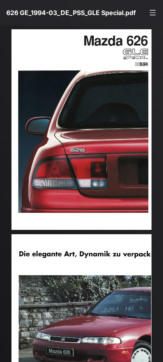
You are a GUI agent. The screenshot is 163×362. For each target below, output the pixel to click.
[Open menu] (152, 12)
